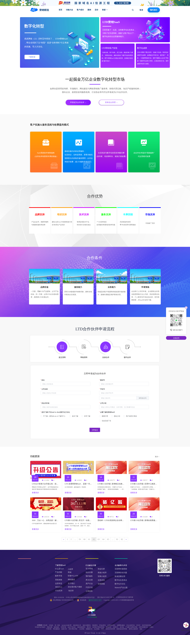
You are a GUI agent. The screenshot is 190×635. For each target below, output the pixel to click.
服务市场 (58, 576)
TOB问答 (48, 629)
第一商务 (57, 625)
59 (80, 539)
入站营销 (81, 629)
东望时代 (115, 627)
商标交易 (49, 627)
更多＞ (157, 456)
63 (99, 539)
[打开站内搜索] (132, 9)
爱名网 (45, 625)
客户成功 (80, 10)
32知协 (51, 625)
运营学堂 (58, 583)
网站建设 (71, 579)
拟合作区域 (45, 403)
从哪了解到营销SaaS (107, 412)
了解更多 (32, 57)
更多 (141, 629)
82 (122, 539)
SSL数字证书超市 (40, 627)
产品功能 (58, 572)
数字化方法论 (120, 584)
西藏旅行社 (89, 629)
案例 (89, 10)
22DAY (138, 625)
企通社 (151, 627)
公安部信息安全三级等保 (125, 597)
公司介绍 (103, 403)
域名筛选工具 (77, 625)
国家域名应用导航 (122, 629)
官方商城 (89, 569)
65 (108, 539)
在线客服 (101, 584)
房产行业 (89, 584)
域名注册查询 (87, 625)
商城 (69, 572)
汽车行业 (89, 587)
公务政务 (89, 591)
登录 (141, 10)
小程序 (70, 569)
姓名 (43, 380)
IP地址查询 (102, 625)
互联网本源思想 (121, 569)
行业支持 (58, 591)
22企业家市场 (130, 625)
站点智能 (96, 629)
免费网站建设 (121, 625)
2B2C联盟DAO (143, 627)
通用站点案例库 (133, 629)
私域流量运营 (120, 576)
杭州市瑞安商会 (146, 625)
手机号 (102, 389)
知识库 (71, 591)
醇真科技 (108, 627)
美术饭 (122, 627)
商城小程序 (102, 573)
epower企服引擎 (66, 625)
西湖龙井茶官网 (110, 629)
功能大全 (69, 10)
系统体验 (58, 580)
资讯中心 (58, 587)
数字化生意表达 (121, 580)
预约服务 (89, 576)
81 (117, 539)
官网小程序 (102, 576)
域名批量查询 (81, 627)
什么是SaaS (59, 569)
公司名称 (45, 389)
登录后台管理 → (111, 102)
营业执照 (83, 600)
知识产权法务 (72, 627)
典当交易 (89, 580)
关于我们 (71, 583)
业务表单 (101, 580)
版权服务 (56, 627)
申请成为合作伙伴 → (78, 102)
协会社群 (101, 569)
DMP (102, 629)
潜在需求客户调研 (75, 587)
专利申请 (63, 627)
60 (84, 539)
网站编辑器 (56, 629)
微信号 (102, 380)
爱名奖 (89, 627)
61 (89, 539)
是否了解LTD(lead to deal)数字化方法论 (56, 412)
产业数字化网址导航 (131, 627)
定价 (96, 10)
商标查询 (95, 625)
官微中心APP (73, 576)
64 (103, 539)
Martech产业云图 (121, 587)
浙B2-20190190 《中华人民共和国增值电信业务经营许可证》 (75, 597)
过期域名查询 (111, 625)
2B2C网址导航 (73, 629)
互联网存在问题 (121, 573)
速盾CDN (64, 629)
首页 (60, 10)
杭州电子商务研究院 (98, 627)
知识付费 (89, 572)
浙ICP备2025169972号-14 (105, 597)
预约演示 (153, 10)
